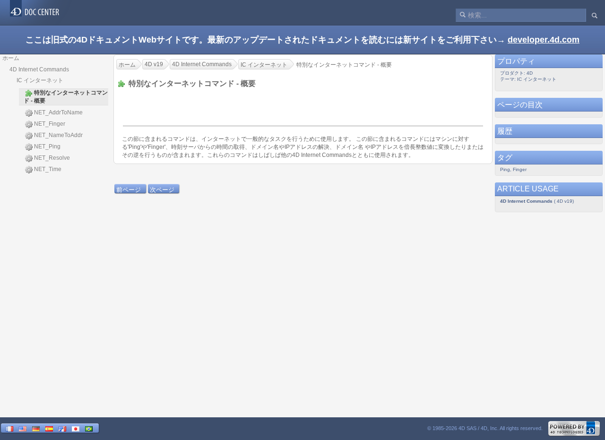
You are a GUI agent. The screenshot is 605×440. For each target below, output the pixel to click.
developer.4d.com (543, 39)
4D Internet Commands (39, 69)
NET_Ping (47, 146)
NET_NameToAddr (58, 135)
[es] (49, 428)
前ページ (128, 189)
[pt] (89, 428)
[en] (22, 428)
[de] (36, 428)
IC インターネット (40, 80)
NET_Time (47, 169)
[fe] (62, 428)
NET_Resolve (52, 158)
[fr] (9, 428)
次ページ (162, 189)
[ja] (75, 428)
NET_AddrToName (58, 112)
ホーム (10, 58)
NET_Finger (49, 124)
